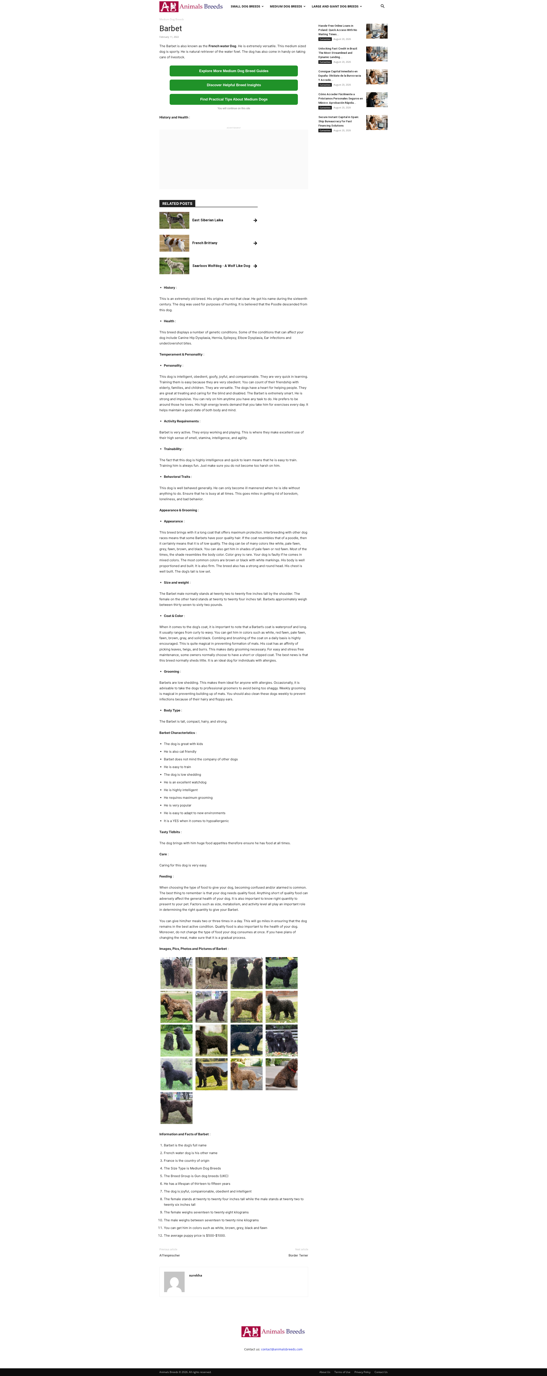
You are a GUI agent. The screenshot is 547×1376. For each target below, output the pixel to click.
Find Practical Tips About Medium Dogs (234, 99)
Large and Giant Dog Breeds (335, 6)
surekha (195, 1275)
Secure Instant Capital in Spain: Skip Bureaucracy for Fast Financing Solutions (338, 121)
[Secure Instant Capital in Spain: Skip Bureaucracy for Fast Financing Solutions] (377, 122)
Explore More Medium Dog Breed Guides (233, 71)
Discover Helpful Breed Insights (234, 85)
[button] (382, 7)
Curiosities (325, 39)
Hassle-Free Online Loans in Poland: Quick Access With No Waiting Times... (337, 30)
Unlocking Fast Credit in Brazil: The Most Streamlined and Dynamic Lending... (337, 53)
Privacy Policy (362, 1372)
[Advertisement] (233, 159)
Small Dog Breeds (245, 6)
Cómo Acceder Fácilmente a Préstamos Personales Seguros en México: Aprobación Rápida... (340, 98)
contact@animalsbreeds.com (282, 1349)
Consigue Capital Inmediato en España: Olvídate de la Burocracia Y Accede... (339, 76)
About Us (324, 1372)
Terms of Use (342, 1372)
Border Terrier (298, 1255)
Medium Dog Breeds (286, 6)
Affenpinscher (169, 1255)
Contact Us (381, 1372)
